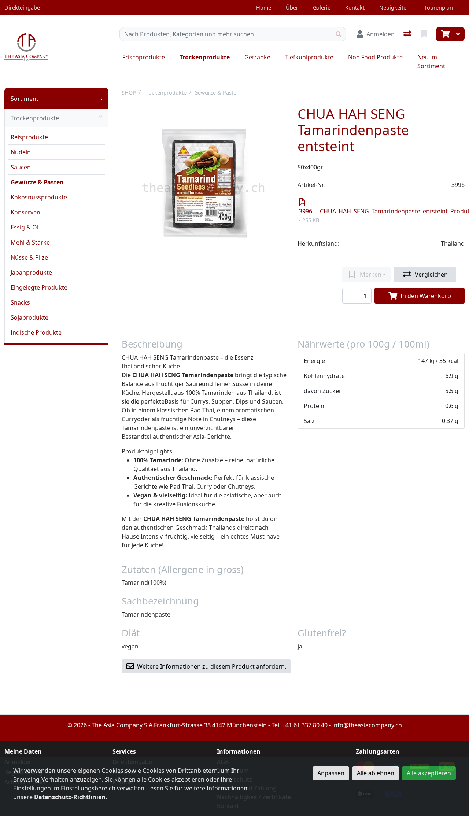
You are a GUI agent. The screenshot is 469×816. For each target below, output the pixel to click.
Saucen (21, 167)
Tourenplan (438, 7)
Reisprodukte (29, 137)
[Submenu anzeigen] (101, 98)
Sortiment (24, 99)
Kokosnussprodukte (39, 197)
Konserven (25, 212)
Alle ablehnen (375, 773)
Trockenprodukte (205, 57)
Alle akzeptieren (429, 773)
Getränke (257, 57)
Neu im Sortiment (431, 61)
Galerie (321, 7)
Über (292, 7)
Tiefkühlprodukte (309, 57)
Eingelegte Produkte (39, 287)
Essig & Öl (24, 227)
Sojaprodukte (29, 317)
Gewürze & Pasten (37, 182)
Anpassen (330, 773)
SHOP (129, 92)
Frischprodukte (143, 57)
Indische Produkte (36, 332)
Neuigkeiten (394, 7)
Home (263, 7)
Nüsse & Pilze (29, 257)
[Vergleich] (408, 34)
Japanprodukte (31, 272)
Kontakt (355, 7)
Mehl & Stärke (30, 242)
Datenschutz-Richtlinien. (70, 797)
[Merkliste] (425, 34)
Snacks (20, 302)
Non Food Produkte (375, 57)
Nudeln (21, 152)
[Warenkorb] (444, 34)
